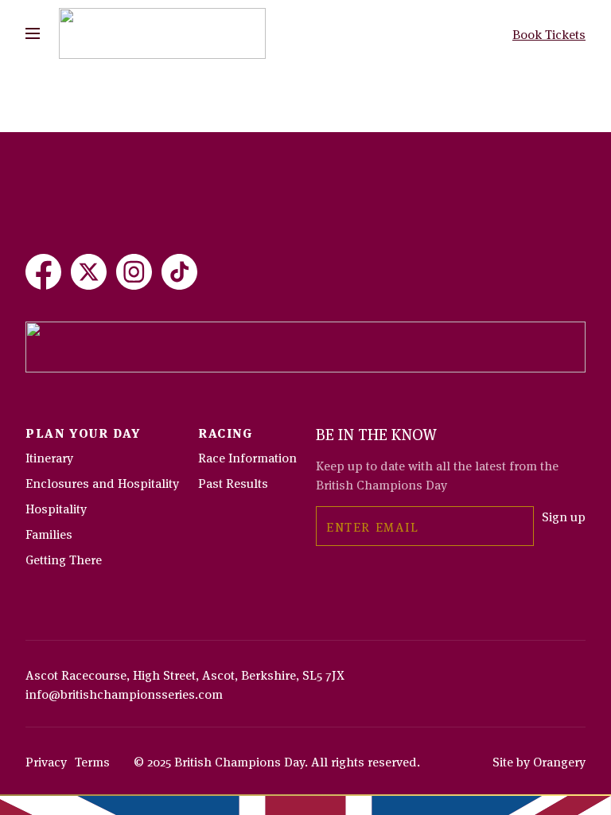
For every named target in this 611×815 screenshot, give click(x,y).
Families (48, 533)
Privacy (46, 760)
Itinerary (49, 456)
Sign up (564, 515)
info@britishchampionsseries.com (124, 693)
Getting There (63, 558)
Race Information (247, 456)
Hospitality (56, 507)
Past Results (233, 482)
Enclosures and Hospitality (102, 482)
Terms (92, 760)
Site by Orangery (539, 760)
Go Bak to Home (70, 135)
